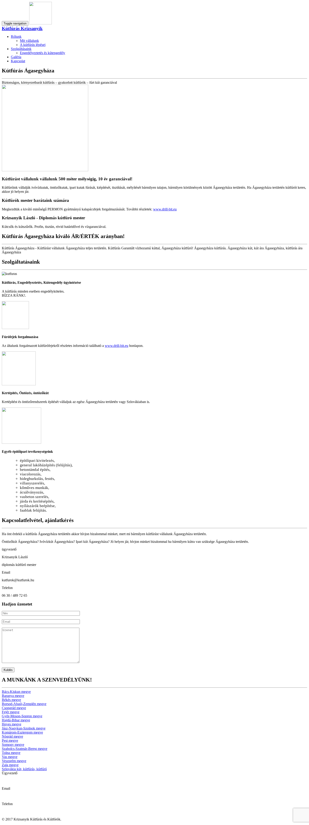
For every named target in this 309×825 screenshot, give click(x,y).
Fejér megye (10, 712)
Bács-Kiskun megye (16, 692)
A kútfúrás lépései (32, 45)
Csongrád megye (14, 708)
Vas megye (9, 757)
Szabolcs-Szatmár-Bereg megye (24, 749)
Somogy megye (13, 744)
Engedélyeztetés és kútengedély (42, 53)
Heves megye (11, 724)
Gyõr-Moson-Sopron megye (22, 716)
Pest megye (10, 740)
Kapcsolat (18, 61)
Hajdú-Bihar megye (16, 720)
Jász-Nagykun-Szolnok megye (23, 728)
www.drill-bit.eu (165, 209)
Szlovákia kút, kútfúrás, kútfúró (24, 769)
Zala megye (10, 765)
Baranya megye (13, 696)
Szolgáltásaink (21, 49)
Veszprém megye (14, 761)
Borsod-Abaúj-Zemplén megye (24, 704)
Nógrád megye (12, 736)
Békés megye (11, 700)
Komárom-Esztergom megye (22, 732)
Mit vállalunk (29, 41)
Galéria (16, 57)
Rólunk (16, 36)
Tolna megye (11, 753)
